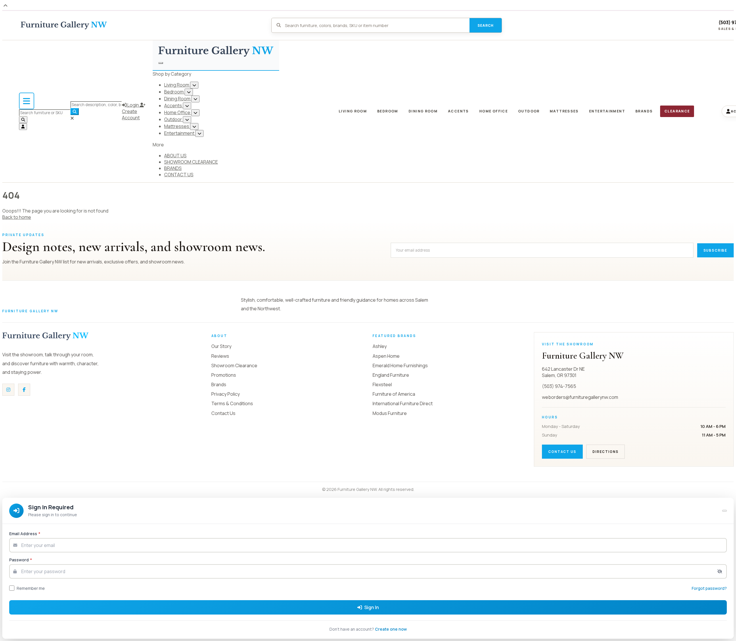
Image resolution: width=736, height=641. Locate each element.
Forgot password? (709, 588)
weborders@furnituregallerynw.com (580, 397)
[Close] (724, 511)
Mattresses (177, 126)
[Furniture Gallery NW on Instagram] (8, 390)
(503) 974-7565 (559, 386)
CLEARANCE (677, 111)
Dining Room (177, 98)
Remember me (31, 588)
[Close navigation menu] (160, 63)
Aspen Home (386, 356)
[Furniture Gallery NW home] (45, 336)
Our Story (221, 346)
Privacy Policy (225, 394)
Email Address (24, 533)
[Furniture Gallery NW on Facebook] (24, 390)
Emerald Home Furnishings (400, 365)
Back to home (16, 217)
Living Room (177, 85)
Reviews (220, 356)
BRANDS (173, 168)
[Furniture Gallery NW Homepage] (64, 25)
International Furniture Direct (403, 403)
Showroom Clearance (234, 365)
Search (486, 25)
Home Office (177, 112)
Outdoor (173, 119)
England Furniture (391, 375)
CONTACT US (178, 174)
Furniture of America (394, 394)
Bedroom (174, 92)
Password (20, 559)
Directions (605, 451)
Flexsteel (382, 384)
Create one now (391, 629)
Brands (218, 384)
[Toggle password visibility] (719, 571)
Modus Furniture (390, 413)
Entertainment (179, 133)
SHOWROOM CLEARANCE (191, 162)
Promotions (223, 375)
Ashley (380, 346)
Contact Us (223, 413)
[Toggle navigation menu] (26, 101)
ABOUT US (175, 155)
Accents (173, 105)
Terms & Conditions (232, 403)
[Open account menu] (23, 126)
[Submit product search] (23, 119)
